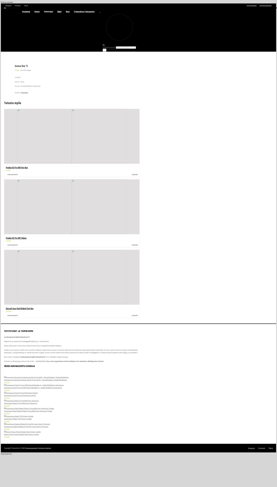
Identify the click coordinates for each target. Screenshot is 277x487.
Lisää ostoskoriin (12, 174)
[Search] (104, 50)
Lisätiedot (135, 174)
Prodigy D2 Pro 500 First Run (17, 167)
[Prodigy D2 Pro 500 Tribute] (71, 206)
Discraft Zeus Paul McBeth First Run (19, 308)
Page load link (6, 454)
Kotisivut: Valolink (45, 448)
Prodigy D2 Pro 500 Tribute (16, 238)
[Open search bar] (119, 45)
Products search (109, 47)
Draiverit (24, 93)
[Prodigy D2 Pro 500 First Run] (71, 136)
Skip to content (7, 2)
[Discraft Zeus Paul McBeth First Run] (71, 277)
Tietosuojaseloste (31, 448)
